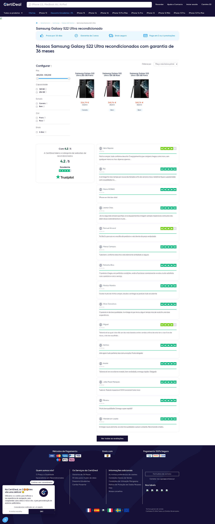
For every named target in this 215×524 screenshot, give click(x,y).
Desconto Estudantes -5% (62, 13)
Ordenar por (146, 64)
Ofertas (32, 13)
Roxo (42, 121)
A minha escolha (15, 511)
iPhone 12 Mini (164, 13)
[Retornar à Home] (36, 23)
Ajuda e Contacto (175, 4)
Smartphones (45, 23)
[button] (107, 18)
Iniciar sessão (192, 4)
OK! (41, 511)
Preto (42, 118)
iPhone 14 (93, 13)
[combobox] (89, 4)
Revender (160, 4)
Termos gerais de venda (154, 509)
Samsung (56, 23)
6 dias (42, 132)
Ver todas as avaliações (112, 438)
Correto (43, 103)
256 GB (43, 92)
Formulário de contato (162, 474)
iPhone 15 (81, 13)
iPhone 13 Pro (179, 13)
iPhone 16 (105, 13)
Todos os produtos (12, 13)
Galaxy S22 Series (68, 23)
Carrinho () (206, 4)
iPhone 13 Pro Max (120, 13)
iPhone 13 (43, 13)
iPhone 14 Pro (137, 13)
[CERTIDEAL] (12, 4)
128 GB (43, 89)
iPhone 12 (151, 13)
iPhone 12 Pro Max (196, 13)
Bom (42, 106)
